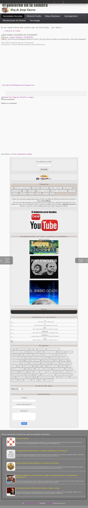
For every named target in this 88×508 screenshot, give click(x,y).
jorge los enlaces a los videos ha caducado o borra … (46, 340)
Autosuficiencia (50, 352)
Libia (27, 369)
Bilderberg (35, 188)
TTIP (55, 377)
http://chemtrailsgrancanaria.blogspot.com (20, 85)
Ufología (46, 193)
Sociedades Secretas (45, 377)
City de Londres (50, 355)
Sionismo (38, 193)
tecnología (49, 380)
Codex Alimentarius (18, 357)
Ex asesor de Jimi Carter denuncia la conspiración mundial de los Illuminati (41, 451)
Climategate (61, 355)
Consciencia (67, 188)
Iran (69, 366)
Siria (35, 377)
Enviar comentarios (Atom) (22, 154)
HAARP (25, 190)
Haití (44, 366)
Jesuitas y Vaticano (42, 190)
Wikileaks (35, 380)
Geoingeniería (46, 363)
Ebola (57, 360)
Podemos (29, 374)
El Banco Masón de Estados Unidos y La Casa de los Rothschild (37, 463)
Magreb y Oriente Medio (59, 190)
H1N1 (34, 366)
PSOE (58, 371)
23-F (35, 349)
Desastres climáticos (33, 360)
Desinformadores (47, 360)
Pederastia (71, 371)
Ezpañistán (24, 363)
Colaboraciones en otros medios (37, 357)
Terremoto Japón (63, 377)
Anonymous (42, 349)
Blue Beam (69, 352)
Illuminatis (31, 190)
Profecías (31, 193)
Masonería (71, 190)
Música (36, 371)
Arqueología (33, 352)
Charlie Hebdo (38, 355)
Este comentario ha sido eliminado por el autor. (46, 325)
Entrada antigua (80, 260)
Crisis (22, 360)
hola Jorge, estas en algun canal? (46, 321)
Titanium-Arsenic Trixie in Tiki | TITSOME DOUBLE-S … (46, 336)
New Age (42, 371)
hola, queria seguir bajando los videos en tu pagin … (46, 329)
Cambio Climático (15, 37)
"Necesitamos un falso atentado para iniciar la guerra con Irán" (38, 488)
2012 (31, 349)
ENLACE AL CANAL (12, 31)
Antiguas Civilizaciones (23, 188)
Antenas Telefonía (53, 349)
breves (41, 380)
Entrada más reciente (7, 260)
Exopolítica (15, 363)
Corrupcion (64, 357)
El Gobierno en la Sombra (31, 503)
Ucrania (73, 377)
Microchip (14, 193)
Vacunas (27, 380)
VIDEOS (52, 193)
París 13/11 (64, 371)
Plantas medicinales (18, 374)
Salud (13, 377)
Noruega (50, 371)
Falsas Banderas (34, 363)
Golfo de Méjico (65, 363)
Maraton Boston (58, 369)
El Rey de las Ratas (22, 438)
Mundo (30, 371)
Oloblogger (49, 503)
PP (54, 371)
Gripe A (19, 366)
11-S (12, 188)
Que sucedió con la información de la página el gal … (46, 332)
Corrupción (15, 360)
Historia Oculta (52, 366)
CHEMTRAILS (28, 37)
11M (16, 349)
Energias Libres (16, 190)
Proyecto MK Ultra (48, 374)
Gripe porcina (27, 366)
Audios (41, 352)
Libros (32, 369)
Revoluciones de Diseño (64, 374)
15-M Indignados (23, 349)
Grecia (13, 366)
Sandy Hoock (21, 377)
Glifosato (55, 363)
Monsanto (23, 193)
